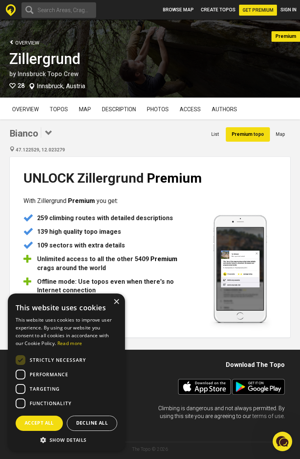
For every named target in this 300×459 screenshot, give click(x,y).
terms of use (268, 416)
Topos (59, 109)
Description (119, 109)
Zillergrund (44, 59)
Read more (69, 343)
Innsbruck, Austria (61, 86)
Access (190, 109)
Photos (158, 109)
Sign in (288, 9)
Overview (26, 43)
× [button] (116, 302)
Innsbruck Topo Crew (48, 74)
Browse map (178, 9)
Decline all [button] (92, 423)
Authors (224, 109)
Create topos (218, 9)
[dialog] (66, 372)
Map (85, 109)
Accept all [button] (39, 423)
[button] (66, 439)
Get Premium (258, 10)
